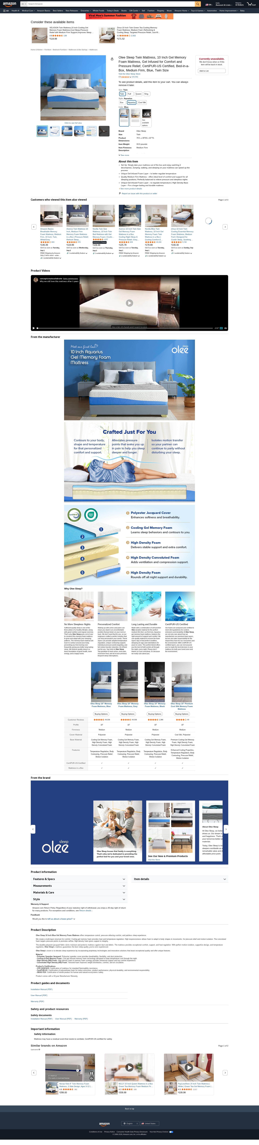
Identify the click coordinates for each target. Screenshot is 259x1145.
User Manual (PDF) (39, 995)
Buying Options (101, 714)
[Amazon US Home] (104, 1124)
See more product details (131, 189)
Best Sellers (58, 11)
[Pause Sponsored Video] (91, 1073)
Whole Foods (98, 11)
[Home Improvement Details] (237, 10)
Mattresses (93, 50)
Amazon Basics (43, 11)
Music (169, 11)
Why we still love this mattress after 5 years (59, 281)
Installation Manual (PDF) (41, 989)
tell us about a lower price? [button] (60, 919)
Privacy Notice (109, 1132)
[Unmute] (225, 328)
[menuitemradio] (221, 328)
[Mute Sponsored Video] (91, 1078)
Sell (143, 11)
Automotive (212, 11)
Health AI (15, 11)
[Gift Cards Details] (139, 10)
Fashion (151, 11)
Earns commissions (70, 279)
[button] (6, 10)
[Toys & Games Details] (204, 10)
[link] (71, 39)
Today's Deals (113, 11)
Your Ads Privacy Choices (159, 1132)
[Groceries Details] (90, 10)
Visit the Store (154, 860)
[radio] (42, 131)
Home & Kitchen (37, 50)
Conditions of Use (95, 1132)
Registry (160, 11)
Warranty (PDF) (37, 1001)
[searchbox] (111, 4)
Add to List (204, 71)
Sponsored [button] (34, 1049)
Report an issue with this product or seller (139, 193)
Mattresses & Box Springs (78, 50)
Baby (242, 11)
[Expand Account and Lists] (231, 5)
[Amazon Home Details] (188, 10)
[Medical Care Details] (34, 10)
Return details (85, 910)
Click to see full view (73, 123)
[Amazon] (10, 4)
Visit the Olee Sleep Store (129, 74)
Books (124, 11)
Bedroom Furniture (60, 50)
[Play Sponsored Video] (129, 1067)
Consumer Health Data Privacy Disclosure (132, 1132)
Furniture (48, 50)
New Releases (72, 11)
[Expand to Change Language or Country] (137, 1124)
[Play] (33, 328)
